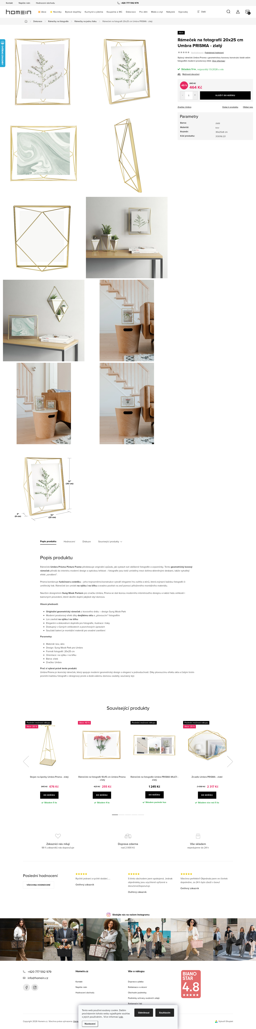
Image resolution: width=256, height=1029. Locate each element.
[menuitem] (42, 12)
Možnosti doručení (190, 74)
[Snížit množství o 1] (182, 95)
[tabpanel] (49, 765)
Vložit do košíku (225, 95)
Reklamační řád (135, 1003)
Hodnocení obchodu (45, 2)
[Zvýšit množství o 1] (195, 95)
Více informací (218, 60)
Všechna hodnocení (38, 885)
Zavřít (194, 106)
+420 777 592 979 (39, 971)
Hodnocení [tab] (69, 541)
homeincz (34, 987)
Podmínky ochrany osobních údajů (144, 998)
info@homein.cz (38, 978)
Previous (26, 761)
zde (121, 1016)
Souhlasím (164, 1012)
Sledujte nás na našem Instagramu (130, 914)
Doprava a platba (135, 981)
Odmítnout (143, 1012)
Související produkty (108, 541)
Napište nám (24, 2)
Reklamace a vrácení (137, 987)
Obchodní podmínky (137, 992)
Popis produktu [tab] (48, 541)
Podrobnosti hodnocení (214, 52)
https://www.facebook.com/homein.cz (26, 987)
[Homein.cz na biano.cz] (191, 984)
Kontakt (9, 2)
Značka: (184, 107)
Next (230, 761)
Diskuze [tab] (87, 541)
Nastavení (90, 1023)
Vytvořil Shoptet (226, 1021)
